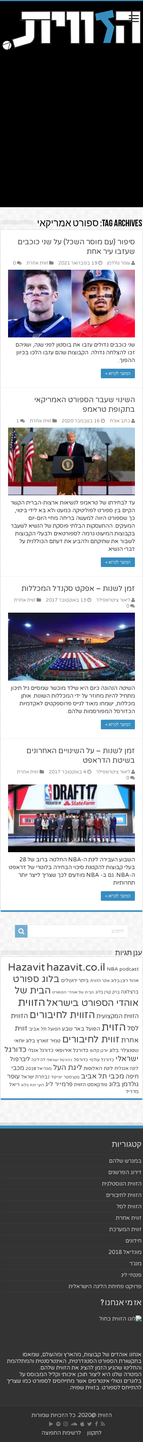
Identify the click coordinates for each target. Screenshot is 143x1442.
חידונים (133, 1240)
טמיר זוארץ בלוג (43, 1041)
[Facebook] (96, 1424)
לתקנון (94, 1432)
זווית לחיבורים (91, 1039)
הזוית (114, 1027)
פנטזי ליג (131, 1275)
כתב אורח (120, 421)
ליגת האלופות (98, 1068)
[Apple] (82, 1424)
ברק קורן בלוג (107, 992)
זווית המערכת (125, 1229)
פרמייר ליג (59, 1084)
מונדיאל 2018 (39, 1068)
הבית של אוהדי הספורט (73, 992)
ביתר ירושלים (75, 981)
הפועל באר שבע (81, 1029)
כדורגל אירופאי (71, 1050)
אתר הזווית (100, 980)
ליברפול (20, 1059)
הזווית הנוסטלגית (122, 1183)
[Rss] (103, 1424)
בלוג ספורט (36, 979)
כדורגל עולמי (101, 1059)
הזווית (31, 1002)
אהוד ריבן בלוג (125, 981)
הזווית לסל (129, 1206)
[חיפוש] (21, 931)
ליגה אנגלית (126, 1068)
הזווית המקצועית (117, 1016)
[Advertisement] (71, 135)
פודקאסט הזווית (90, 1084)
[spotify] (58, 1424)
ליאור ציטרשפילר (113, 600)
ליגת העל (67, 1067)
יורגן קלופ (99, 1050)
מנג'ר (135, 1263)
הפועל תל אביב (44, 1029)
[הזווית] (71, 29)
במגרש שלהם (125, 1161)
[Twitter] (90, 1424)
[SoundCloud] (74, 1424)
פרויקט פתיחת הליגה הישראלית (105, 1286)
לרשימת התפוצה (61, 1432)
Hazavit (26, 967)
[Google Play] (51, 1424)
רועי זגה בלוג (32, 1085)
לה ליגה (38, 1059)
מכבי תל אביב (102, 1076)
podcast (129, 969)
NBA (112, 969)
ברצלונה (130, 992)
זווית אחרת (37, 263)
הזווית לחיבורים (62, 1015)
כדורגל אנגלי (41, 1050)
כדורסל (81, 1060)
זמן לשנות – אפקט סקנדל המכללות (78, 588)
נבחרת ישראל (35, 1077)
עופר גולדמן (118, 263)
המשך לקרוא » (118, 373)
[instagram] (66, 1424)
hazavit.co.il (76, 967)
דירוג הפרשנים (125, 1172)
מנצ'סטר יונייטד (65, 1077)
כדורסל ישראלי (59, 1059)
